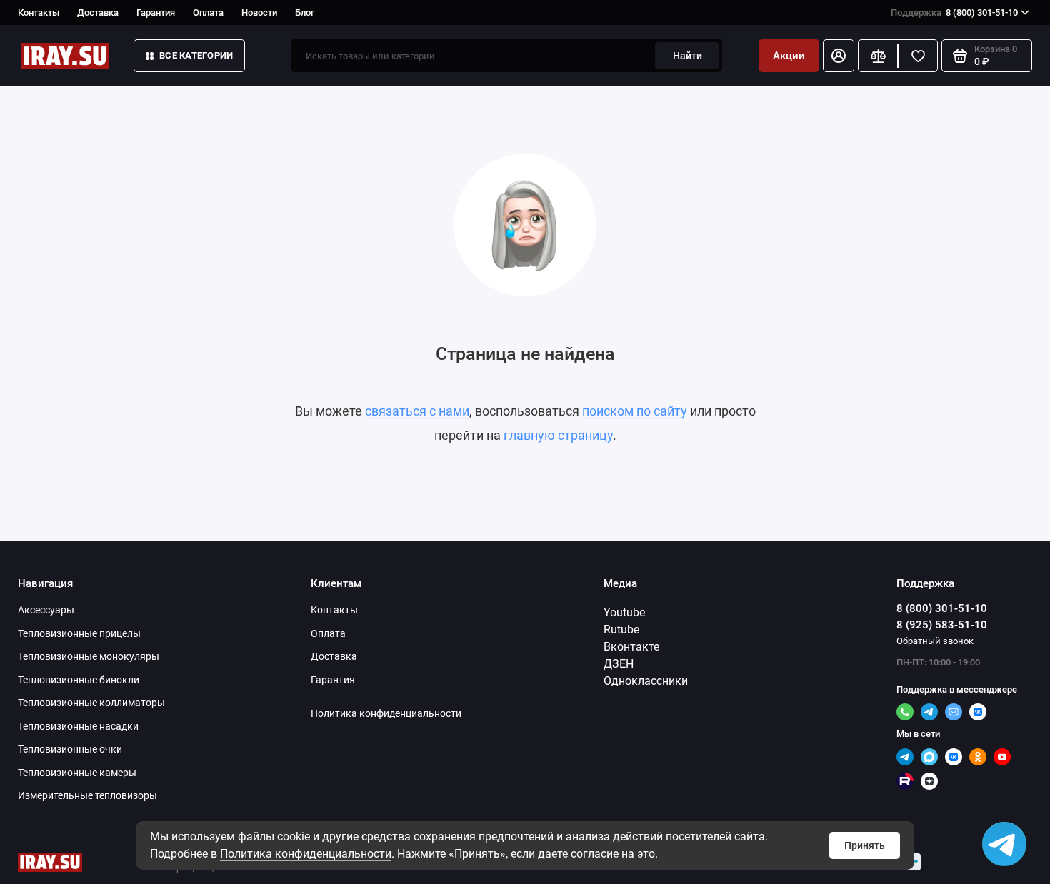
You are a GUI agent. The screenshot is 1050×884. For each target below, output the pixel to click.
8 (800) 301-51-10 (954, 12)
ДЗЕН (619, 663)
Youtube (624, 612)
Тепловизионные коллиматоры (91, 702)
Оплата (208, 12)
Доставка (98, 12)
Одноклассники (646, 681)
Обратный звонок (935, 641)
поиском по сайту (634, 410)
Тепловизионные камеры (77, 772)
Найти (687, 55)
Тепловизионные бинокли (78, 679)
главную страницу (558, 435)
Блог (304, 12)
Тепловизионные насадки (78, 726)
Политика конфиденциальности (305, 853)
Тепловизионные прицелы (79, 633)
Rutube (621, 629)
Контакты (38, 12)
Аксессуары (46, 610)
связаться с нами (417, 410)
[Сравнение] (878, 55)
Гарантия (155, 12)
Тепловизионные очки (70, 749)
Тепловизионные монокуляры (88, 656)
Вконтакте (631, 646)
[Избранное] (918, 55)
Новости (259, 12)
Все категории (196, 55)
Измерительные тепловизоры (87, 795)
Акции (789, 55)
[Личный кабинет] (838, 55)
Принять (864, 845)
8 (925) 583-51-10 (941, 624)
